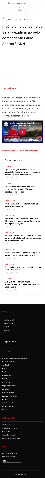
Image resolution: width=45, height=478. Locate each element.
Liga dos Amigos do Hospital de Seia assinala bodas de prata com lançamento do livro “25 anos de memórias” (22, 172)
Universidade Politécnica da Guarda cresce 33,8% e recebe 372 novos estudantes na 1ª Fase (20, 189)
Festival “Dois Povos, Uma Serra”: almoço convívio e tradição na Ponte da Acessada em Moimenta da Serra (23, 238)
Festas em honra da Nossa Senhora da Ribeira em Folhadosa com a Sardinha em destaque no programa (22, 221)
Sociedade (8, 166)
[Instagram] (10, 336)
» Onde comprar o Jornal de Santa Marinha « (20, 150)
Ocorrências (10, 88)
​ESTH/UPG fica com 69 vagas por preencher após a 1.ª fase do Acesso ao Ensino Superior (22, 284)
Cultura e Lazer (10, 201)
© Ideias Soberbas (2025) (22, 474)
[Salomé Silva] (5, 19)
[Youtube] (16, 336)
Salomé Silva (12, 19)
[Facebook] (5, 336)
